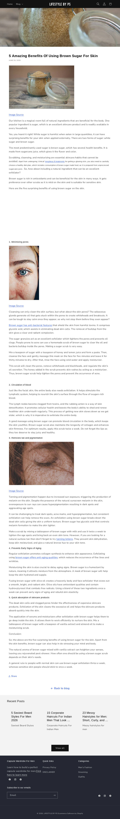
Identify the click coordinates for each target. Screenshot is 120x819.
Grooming (83, 772)
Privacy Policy (49, 767)
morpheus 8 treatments (55, 161)
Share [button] (14, 676)
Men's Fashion (85, 767)
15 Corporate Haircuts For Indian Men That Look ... (59, 716)
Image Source (16, 114)
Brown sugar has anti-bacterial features (30, 325)
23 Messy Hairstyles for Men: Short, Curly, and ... (95, 716)
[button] (19, 4)
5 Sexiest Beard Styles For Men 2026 (21, 716)
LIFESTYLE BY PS (50, 813)
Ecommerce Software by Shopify (70, 813)
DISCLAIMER (49, 772)
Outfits (81, 776)
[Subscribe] (54, 795)
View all (60, 748)
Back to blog (62, 688)
